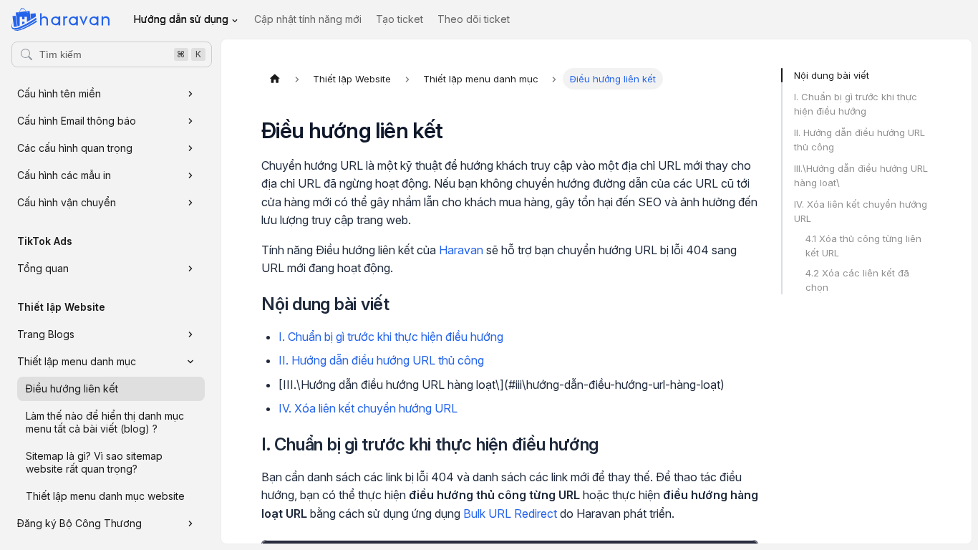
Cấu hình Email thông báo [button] (76, 121)
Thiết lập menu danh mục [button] (76, 361)
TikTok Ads (44, 241)
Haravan (461, 250)
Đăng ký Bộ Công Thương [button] (79, 523)
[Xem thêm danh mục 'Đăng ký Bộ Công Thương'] (190, 523)
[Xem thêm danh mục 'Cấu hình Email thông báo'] (190, 121)
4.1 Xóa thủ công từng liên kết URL (863, 246)
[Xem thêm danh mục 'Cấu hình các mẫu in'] (190, 175)
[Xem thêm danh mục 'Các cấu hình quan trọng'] (190, 148)
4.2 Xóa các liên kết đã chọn (857, 280)
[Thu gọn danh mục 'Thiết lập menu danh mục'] (190, 361)
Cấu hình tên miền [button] (59, 93)
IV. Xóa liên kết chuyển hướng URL (368, 408)
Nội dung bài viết (831, 75)
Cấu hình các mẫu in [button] (64, 175)
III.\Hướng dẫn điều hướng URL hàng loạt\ (861, 175)
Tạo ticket (399, 19)
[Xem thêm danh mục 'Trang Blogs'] (190, 334)
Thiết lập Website (61, 307)
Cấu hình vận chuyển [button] (66, 202)
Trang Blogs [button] (45, 334)
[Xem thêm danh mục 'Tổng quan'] (190, 268)
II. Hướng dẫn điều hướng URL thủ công (381, 360)
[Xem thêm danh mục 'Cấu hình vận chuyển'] (190, 202)
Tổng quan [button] (43, 268)
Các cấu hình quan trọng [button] (74, 148)
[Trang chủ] (275, 79)
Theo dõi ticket (473, 19)
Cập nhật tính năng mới (308, 19)
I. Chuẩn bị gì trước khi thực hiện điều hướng (391, 336)
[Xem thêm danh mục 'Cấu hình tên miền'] (190, 94)
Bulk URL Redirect (510, 513)
